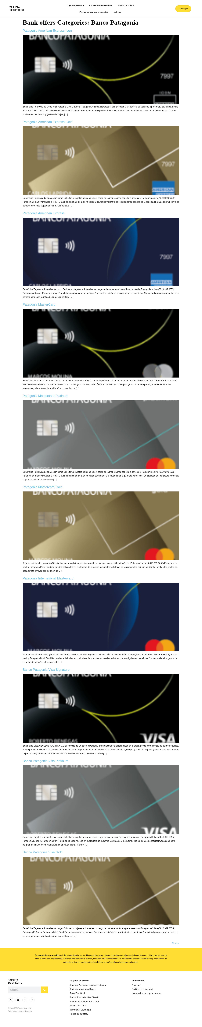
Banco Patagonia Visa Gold (43, 852)
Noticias (117, 12)
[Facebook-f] (24, 999)
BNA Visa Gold (77, 993)
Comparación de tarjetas (100, 5)
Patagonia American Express (44, 213)
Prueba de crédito (126, 5)
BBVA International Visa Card (84, 1001)
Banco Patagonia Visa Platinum (45, 761)
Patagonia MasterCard (39, 304)
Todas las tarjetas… (79, 1014)
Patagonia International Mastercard (48, 578)
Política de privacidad (142, 989)
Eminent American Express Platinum (88, 985)
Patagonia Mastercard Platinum (45, 396)
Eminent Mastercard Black (83, 989)
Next (175, 943)
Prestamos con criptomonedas (93, 12)
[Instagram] (32, 999)
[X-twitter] (10, 999)
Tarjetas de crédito (75, 5)
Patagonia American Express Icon (47, 30)
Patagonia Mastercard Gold (42, 487)
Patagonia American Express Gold (47, 122)
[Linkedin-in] (17, 999)
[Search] (44, 990)
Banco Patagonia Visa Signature (46, 669)
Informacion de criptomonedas (146, 993)
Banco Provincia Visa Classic (84, 997)
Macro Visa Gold (78, 1005)
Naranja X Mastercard (80, 1010)
